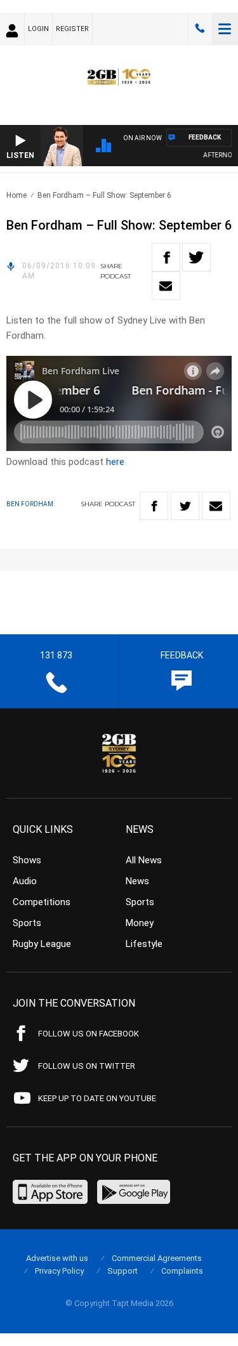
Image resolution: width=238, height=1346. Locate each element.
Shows (27, 860)
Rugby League (42, 944)
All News (144, 860)
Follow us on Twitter (86, 1066)
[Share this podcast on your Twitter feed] (196, 257)
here (115, 461)
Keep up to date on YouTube (97, 1098)
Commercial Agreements (157, 1258)
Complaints (182, 1271)
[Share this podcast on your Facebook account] (166, 257)
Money (140, 923)
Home (16, 195)
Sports (27, 923)
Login (38, 29)
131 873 (200, 28)
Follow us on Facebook (88, 1033)
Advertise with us (57, 1258)
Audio (25, 881)
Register (72, 29)
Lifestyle (144, 944)
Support (122, 1271)
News (137, 881)
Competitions (41, 902)
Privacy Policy (59, 1271)
